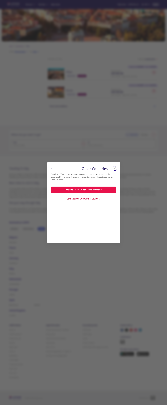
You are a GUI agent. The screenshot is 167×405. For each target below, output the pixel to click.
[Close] (115, 168)
